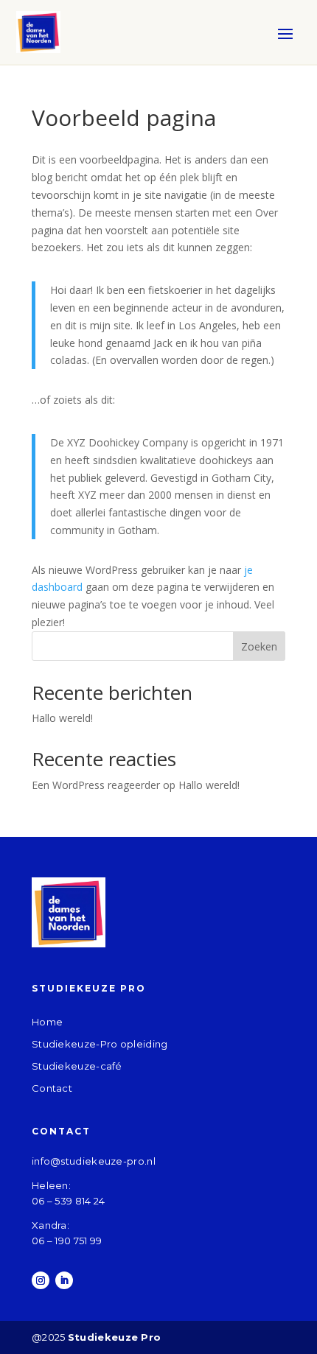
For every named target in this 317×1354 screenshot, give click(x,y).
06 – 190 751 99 (67, 1240)
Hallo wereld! (62, 718)
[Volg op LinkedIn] (64, 1280)
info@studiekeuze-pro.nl (94, 1161)
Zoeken (259, 646)
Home (47, 1022)
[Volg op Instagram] (40, 1280)
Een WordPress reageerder (96, 785)
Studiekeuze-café (77, 1066)
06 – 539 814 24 (68, 1201)
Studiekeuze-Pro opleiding (100, 1044)
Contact (52, 1088)
